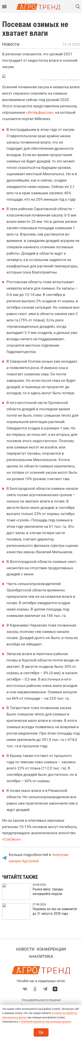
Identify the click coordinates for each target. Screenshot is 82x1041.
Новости (25, 949)
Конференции (51, 949)
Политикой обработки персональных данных (45, 1021)
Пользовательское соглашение (41, 1000)
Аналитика (41, 956)
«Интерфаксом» (40, 112)
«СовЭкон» (11, 839)
